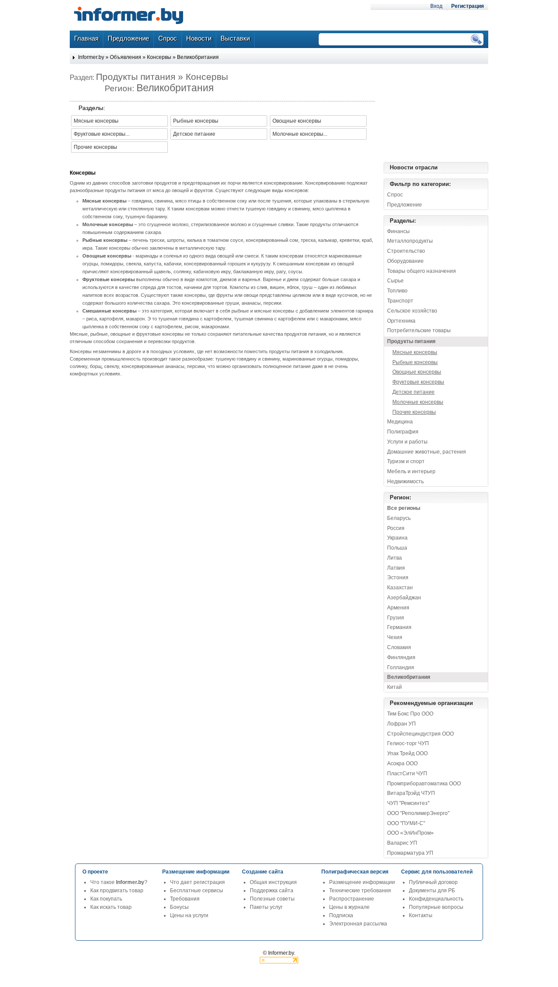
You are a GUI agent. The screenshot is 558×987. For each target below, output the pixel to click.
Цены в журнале (349, 907)
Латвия (396, 568)
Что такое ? (118, 882)
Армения (398, 608)
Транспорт (400, 301)
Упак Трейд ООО (407, 753)
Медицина (400, 422)
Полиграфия (402, 432)
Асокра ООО (402, 763)
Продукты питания (411, 341)
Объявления (125, 57)
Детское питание (413, 392)
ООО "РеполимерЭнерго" (418, 813)
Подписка (341, 915)
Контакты (420, 915)
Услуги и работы (407, 442)
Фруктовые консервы (418, 382)
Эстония (397, 577)
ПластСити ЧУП (407, 773)
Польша (397, 548)
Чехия (394, 637)
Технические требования (360, 890)
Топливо (397, 291)
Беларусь (399, 518)
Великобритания (198, 57)
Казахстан (400, 588)
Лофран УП (401, 724)
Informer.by (91, 57)
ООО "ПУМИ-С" (406, 823)
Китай (394, 687)
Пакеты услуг (266, 907)
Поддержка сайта (271, 890)
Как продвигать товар (116, 890)
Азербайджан (404, 598)
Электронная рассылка (358, 924)
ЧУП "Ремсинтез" (408, 803)
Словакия (399, 647)
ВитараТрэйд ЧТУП (411, 793)
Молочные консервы (417, 402)
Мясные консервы (414, 352)
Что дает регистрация (197, 882)
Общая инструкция (273, 882)
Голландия (400, 667)
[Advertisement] (444, 113)
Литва (394, 558)
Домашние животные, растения (426, 452)
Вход (436, 6)
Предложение (404, 205)
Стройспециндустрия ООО (420, 734)
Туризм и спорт (406, 461)
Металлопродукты (410, 241)
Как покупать (106, 899)
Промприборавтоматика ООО (424, 784)
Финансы (398, 231)
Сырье (395, 281)
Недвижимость (405, 481)
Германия (399, 627)
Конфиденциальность (436, 899)
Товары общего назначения (421, 271)
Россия (396, 528)
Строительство (406, 251)
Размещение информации (362, 882)
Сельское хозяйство (412, 311)
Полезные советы (272, 899)
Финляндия (401, 657)
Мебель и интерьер (411, 471)
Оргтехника (401, 321)
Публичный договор (433, 882)
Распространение (351, 899)
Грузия (395, 618)
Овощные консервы (416, 372)
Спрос (395, 195)
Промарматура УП (410, 853)
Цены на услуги (189, 915)
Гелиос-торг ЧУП (408, 743)
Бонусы (179, 907)
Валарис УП (402, 843)
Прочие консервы (414, 412)
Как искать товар (111, 907)
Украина (397, 538)
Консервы (159, 57)
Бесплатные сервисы (196, 890)
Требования (185, 899)
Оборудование (405, 261)
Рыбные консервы (415, 362)
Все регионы (403, 508)
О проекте (95, 872)
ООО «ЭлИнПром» (410, 833)
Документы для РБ (432, 890)
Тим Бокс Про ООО (410, 714)
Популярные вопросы (436, 907)
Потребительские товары (419, 330)
